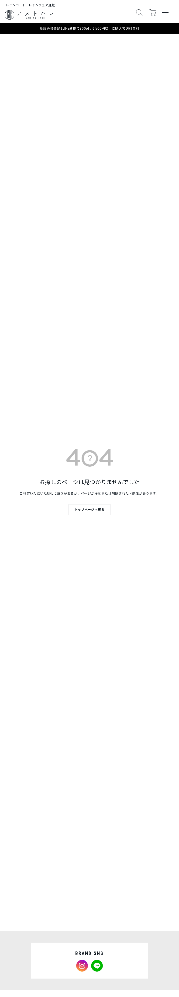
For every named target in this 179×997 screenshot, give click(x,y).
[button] (139, 12)
